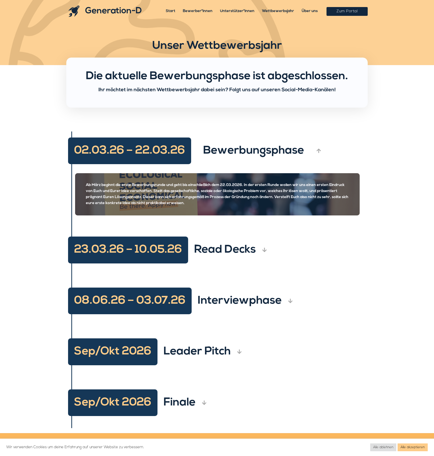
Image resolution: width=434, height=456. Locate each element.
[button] (347, 11)
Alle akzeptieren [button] (413, 447)
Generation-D (113, 11)
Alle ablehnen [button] (383, 447)
